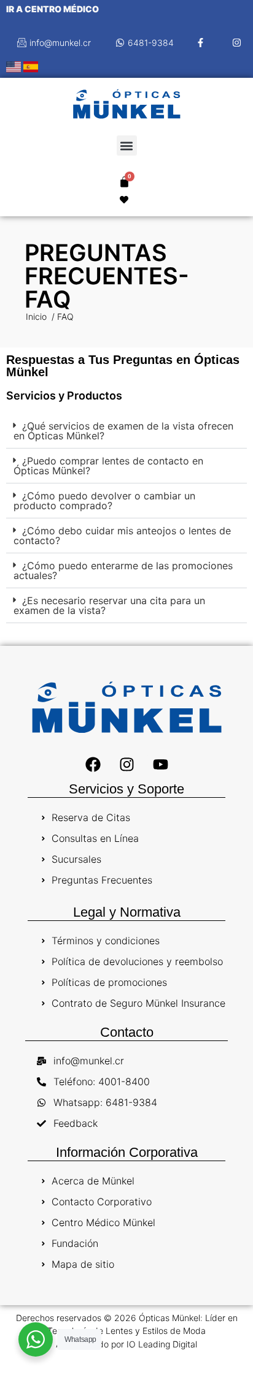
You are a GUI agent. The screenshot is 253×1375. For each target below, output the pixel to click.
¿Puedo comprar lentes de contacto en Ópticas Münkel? (108, 466)
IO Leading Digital (161, 1344)
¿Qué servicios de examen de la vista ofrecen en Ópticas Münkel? (123, 431)
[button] (127, 145)
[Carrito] (124, 181)
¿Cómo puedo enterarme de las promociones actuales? (123, 570)
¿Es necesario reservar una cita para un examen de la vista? (109, 605)
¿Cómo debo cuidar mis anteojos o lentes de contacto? (122, 536)
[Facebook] (92, 764)
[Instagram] (126, 764)
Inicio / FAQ (50, 316)
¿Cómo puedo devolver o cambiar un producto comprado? (104, 501)
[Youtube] (160, 764)
